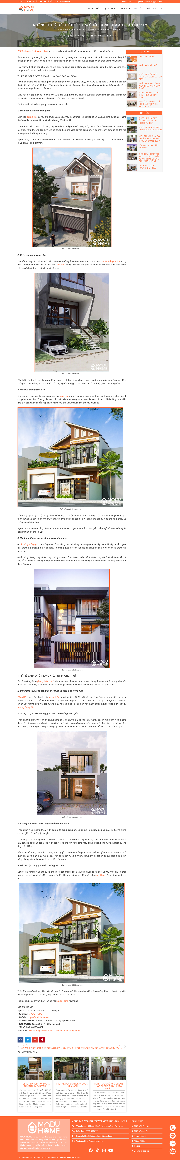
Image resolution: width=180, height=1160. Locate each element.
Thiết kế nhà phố (148, 65)
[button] (20, 1039)
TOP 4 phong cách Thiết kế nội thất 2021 (149, 94)
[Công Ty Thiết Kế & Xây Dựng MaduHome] (27, 8)
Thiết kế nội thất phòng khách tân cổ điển (150, 76)
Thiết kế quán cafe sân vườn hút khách (72, 1085)
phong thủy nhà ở (45, 681)
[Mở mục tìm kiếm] (159, 8)
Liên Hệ (151, 9)
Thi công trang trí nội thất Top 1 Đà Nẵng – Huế (149, 104)
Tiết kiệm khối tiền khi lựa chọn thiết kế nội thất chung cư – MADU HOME (149, 157)
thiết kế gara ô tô (111, 261)
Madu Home (62, 1001)
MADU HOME (35, 1014)
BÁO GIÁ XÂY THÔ (147, 57)
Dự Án (123, 9)
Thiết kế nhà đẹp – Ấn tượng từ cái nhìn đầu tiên (35, 1085)
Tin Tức (138, 9)
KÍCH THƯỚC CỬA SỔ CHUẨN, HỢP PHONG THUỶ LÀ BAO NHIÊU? (108, 1086)
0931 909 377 (133, 2)
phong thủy (53, 697)
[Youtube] (111, 1150)
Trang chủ (93, 9)
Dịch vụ (108, 9)
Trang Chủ (62, 29)
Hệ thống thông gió (29, 544)
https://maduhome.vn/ (38, 1017)
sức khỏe (100, 875)
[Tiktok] (97, 1150)
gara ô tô (31, 117)
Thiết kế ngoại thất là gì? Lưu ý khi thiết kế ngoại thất (55, 1030)
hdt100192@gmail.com (153, 2)
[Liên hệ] (174, 1127)
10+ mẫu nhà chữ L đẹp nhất (148, 146)
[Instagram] (104, 1150)
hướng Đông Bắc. (26, 707)
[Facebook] (91, 1150)
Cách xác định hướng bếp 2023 (147, 166)
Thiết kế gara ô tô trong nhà (32, 51)
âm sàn (60, 264)
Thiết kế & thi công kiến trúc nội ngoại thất (149, 85)
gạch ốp (64, 396)
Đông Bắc (22, 697)
